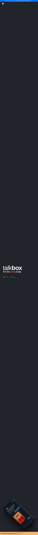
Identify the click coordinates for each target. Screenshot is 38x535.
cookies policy (19, 533)
